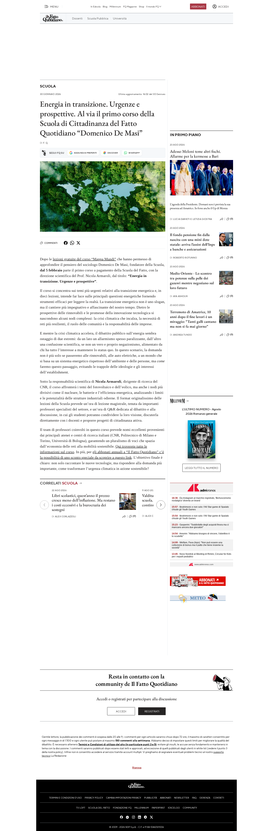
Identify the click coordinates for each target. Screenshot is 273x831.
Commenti (51, 242)
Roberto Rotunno (183, 257)
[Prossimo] (160, 504)
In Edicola (95, 6)
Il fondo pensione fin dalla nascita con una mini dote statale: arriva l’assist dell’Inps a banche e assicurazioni (192, 242)
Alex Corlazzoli (64, 516)
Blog (105, 6)
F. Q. (44, 142)
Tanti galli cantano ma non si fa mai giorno (193, 324)
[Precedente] (44, 504)
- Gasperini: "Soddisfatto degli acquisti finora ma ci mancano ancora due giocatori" (200, 526)
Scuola (48, 86)
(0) (231, 218)
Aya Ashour (179, 296)
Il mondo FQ (152, 6)
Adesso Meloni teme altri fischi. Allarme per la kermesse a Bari (195, 154)
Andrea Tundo (181, 334)
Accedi (121, 711)
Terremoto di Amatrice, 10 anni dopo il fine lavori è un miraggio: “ (191, 316)
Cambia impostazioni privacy (123, 797)
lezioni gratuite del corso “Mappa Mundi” (84, 259)
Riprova (136, 767)
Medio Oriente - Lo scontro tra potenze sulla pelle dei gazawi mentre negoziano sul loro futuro (192, 280)
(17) (134, 516)
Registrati (152, 711)
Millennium (115, 6)
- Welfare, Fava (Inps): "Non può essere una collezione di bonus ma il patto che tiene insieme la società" (197, 545)
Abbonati (198, 6)
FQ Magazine (130, 6)
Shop (141, 6)
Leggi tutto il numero (201, 467)
